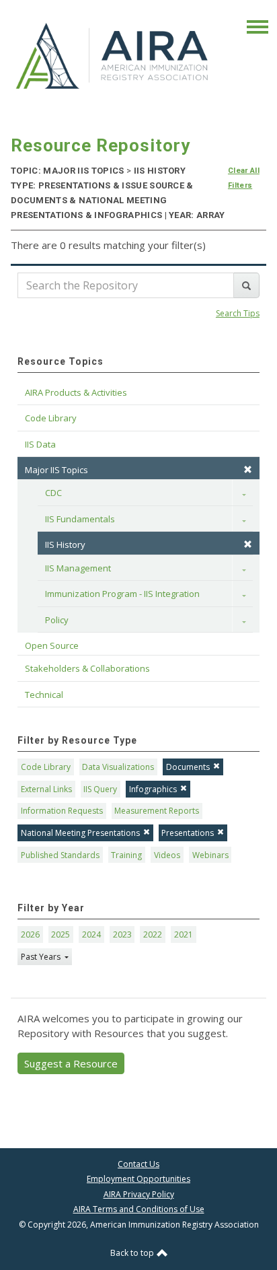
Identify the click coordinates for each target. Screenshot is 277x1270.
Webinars (210, 855)
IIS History (65, 544)
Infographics (153, 789)
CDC (53, 493)
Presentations (187, 833)
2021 (183, 934)
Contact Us (138, 1164)
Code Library (46, 767)
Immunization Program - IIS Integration (122, 594)
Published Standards (60, 855)
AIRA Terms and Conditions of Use (138, 1209)
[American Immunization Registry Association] (113, 55)
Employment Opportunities (138, 1179)
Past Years (42, 956)
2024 (91, 934)
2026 (30, 934)
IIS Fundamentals (80, 519)
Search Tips (238, 313)
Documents (188, 767)
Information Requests (62, 810)
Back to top (133, 1253)
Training (126, 855)
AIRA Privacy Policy (139, 1194)
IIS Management (78, 568)
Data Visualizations (118, 767)
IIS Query (100, 789)
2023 (122, 934)
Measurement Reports (156, 810)
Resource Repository (100, 145)
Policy (57, 620)
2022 (152, 934)
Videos (167, 855)
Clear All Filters (244, 178)
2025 (60, 934)
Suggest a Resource (71, 1063)
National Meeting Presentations (80, 833)
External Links (46, 789)
